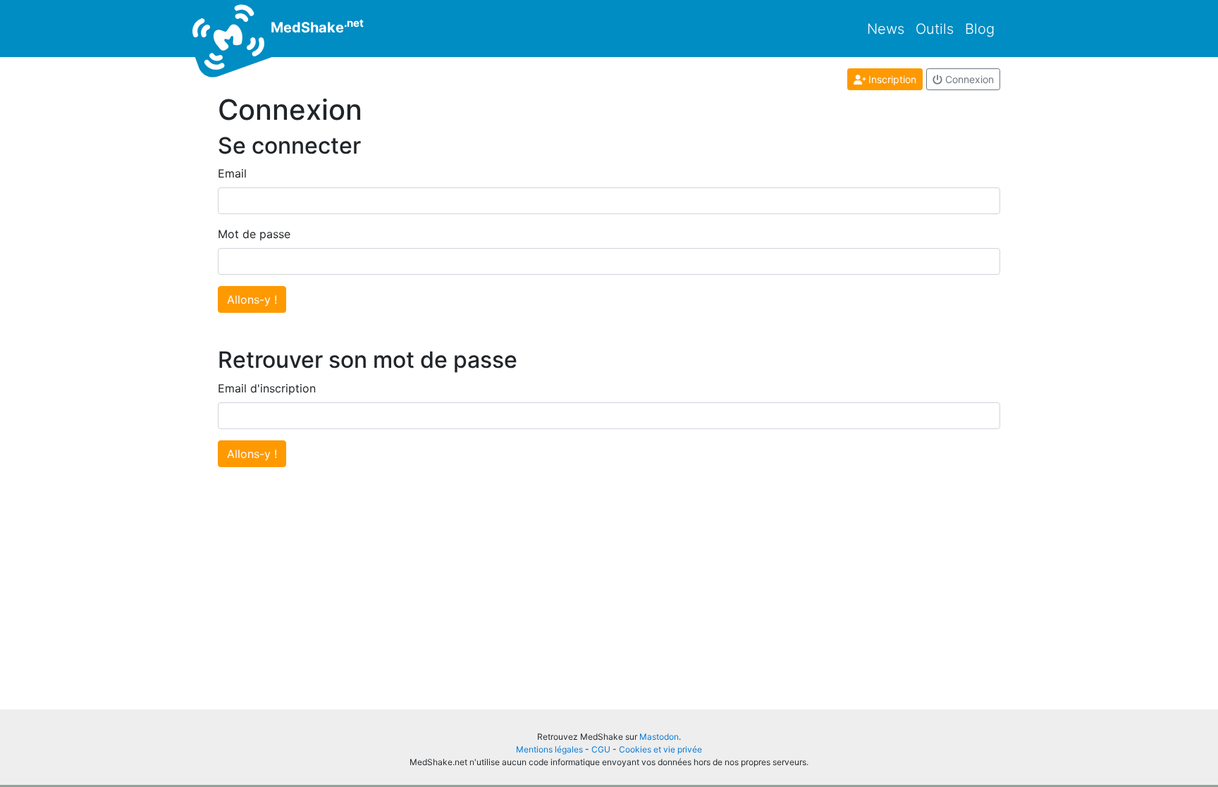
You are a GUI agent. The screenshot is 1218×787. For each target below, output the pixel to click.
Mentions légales (549, 749)
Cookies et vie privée (660, 749)
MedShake (315, 26)
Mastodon (659, 736)
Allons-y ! (252, 299)
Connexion (968, 79)
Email (232, 173)
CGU (600, 749)
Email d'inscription (267, 388)
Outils (935, 28)
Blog (980, 28)
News (885, 28)
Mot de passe (254, 234)
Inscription (891, 79)
